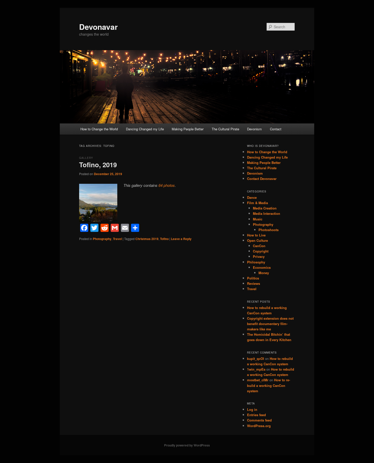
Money (263, 272)
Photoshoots (268, 229)
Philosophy (256, 262)
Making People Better (188, 129)
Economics (262, 267)
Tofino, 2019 (98, 164)
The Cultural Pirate (225, 129)
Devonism (254, 129)
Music (257, 219)
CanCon (259, 245)
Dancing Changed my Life (145, 129)
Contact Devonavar (262, 178)
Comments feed (259, 420)
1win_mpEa (256, 369)
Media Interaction (266, 213)
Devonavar (98, 26)
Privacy (259, 256)
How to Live (256, 235)
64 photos (167, 185)
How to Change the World (99, 129)
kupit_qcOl (255, 358)
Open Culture (257, 240)
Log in (252, 409)
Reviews (253, 283)
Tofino (164, 238)
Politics (253, 278)
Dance (252, 197)
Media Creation (265, 208)
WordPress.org (259, 425)
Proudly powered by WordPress (187, 445)
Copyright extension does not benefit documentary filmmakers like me (270, 323)
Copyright (260, 251)
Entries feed (256, 414)
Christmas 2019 (147, 238)
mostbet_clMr (257, 379)
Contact (275, 129)
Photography (102, 238)
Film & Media (257, 202)
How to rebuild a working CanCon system (268, 385)
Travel (117, 238)
